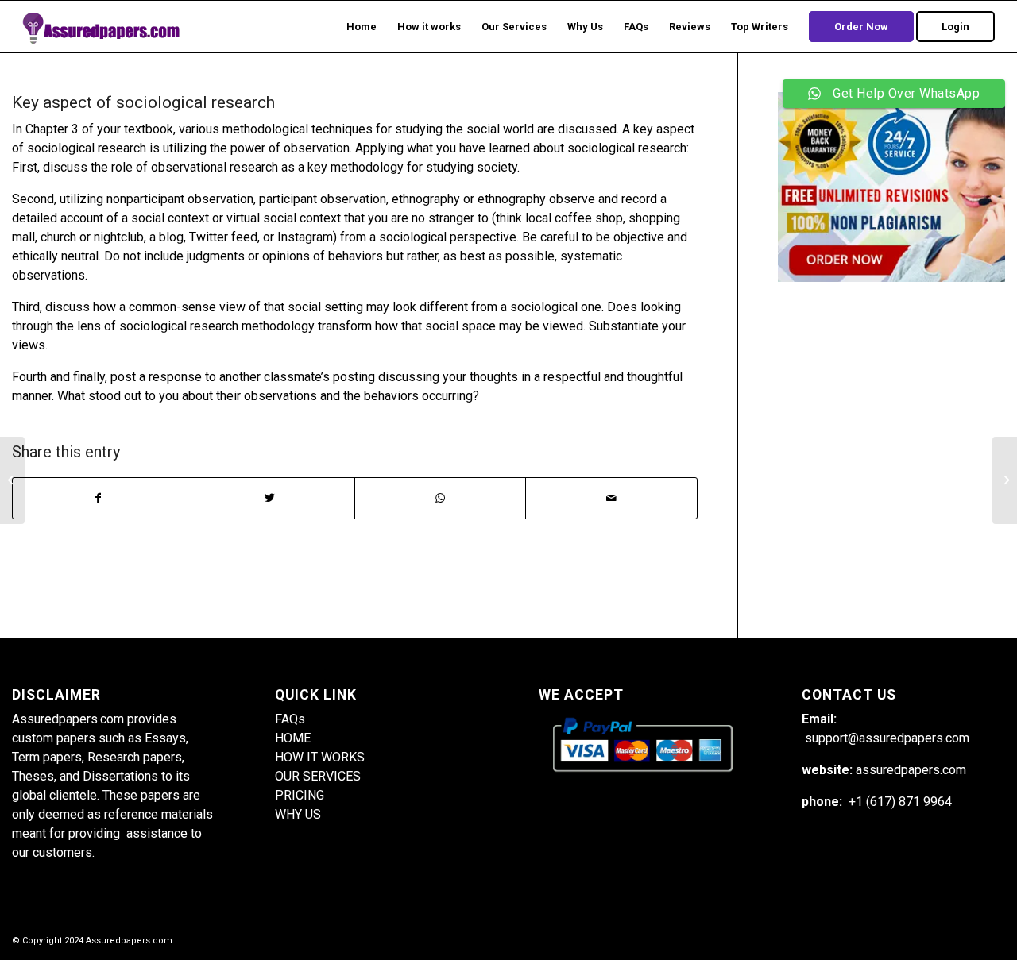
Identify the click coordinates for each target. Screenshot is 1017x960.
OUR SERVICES (318, 776)
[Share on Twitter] (269, 498)
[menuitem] (361, 26)
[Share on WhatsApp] (440, 498)
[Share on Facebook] (98, 498)
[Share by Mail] (611, 498)
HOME (293, 738)
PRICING (299, 795)
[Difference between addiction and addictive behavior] (12, 480)
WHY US (298, 814)
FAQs (290, 719)
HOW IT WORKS (320, 757)
